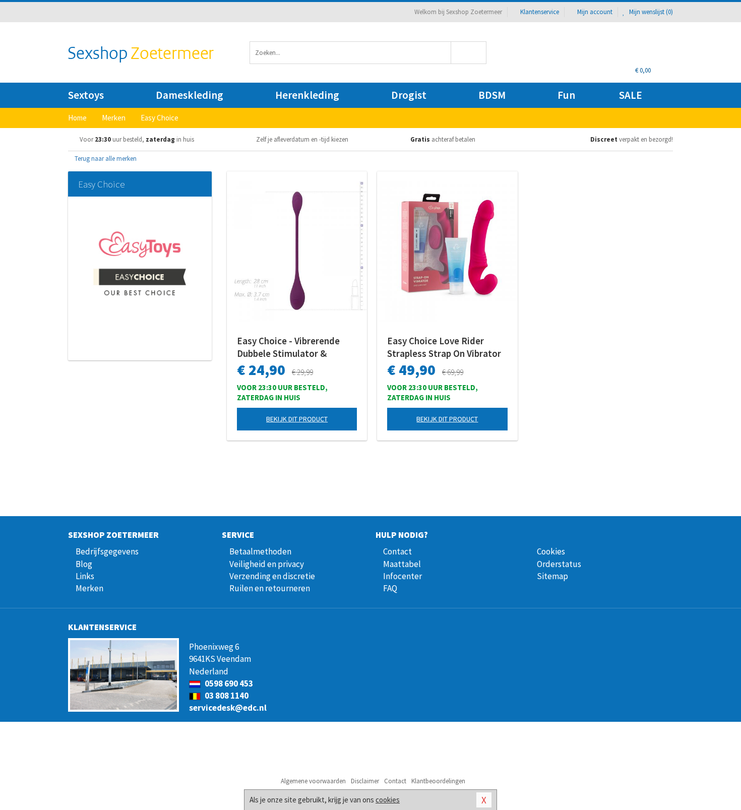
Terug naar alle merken (105, 158)
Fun (566, 95)
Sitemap (552, 576)
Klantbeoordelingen (438, 781)
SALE (630, 95)
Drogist (408, 95)
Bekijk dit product (297, 418)
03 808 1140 (226, 695)
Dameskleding (189, 95)
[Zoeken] (469, 52)
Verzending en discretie (272, 576)
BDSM (492, 95)
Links (85, 576)
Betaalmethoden (260, 551)
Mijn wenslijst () (650, 12)
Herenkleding (307, 95)
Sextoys (86, 95)
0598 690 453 (228, 683)
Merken (89, 588)
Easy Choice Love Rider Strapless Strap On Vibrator (444, 347)
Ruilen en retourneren (269, 588)
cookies (388, 799)
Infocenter (402, 576)
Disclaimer (365, 781)
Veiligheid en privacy (266, 564)
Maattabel (402, 564)
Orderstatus (559, 564)
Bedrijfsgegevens (107, 551)
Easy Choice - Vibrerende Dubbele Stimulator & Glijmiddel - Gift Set (288, 347)
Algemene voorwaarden (313, 781)
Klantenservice (539, 12)
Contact (397, 551)
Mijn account (594, 12)
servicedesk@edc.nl (228, 707)
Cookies (551, 551)
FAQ (390, 588)
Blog (84, 564)
